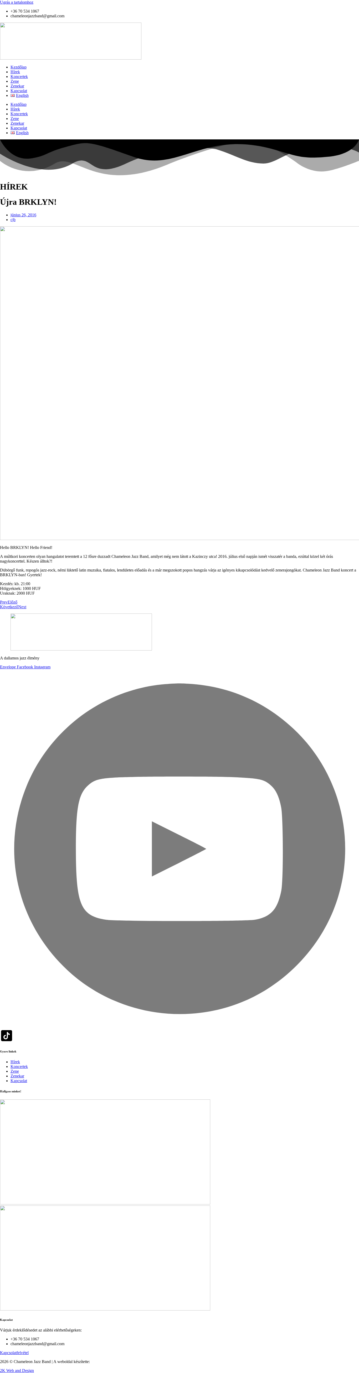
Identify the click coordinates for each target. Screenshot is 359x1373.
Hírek (15, 72)
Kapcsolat (19, 90)
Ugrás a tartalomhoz (16, 2)
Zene (15, 81)
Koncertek (19, 76)
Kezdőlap (19, 67)
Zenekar (17, 86)
